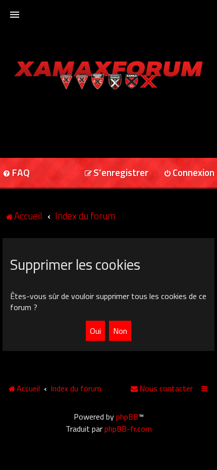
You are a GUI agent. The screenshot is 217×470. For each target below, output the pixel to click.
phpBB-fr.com (128, 429)
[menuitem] (116, 173)
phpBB (127, 416)
